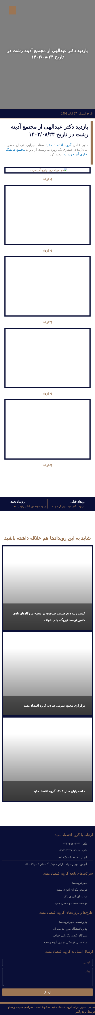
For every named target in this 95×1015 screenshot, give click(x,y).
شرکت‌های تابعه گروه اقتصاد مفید (68, 873)
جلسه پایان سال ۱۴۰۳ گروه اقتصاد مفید (59, 791)
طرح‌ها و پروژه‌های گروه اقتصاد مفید (66, 912)
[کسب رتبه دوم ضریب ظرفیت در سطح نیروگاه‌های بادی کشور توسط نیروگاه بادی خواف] (47, 588)
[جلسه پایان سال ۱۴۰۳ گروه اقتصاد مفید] (47, 759)
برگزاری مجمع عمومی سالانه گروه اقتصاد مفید (54, 705)
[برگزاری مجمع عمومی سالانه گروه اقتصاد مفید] (47, 673)
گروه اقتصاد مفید (58, 145)
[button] (12, 10)
